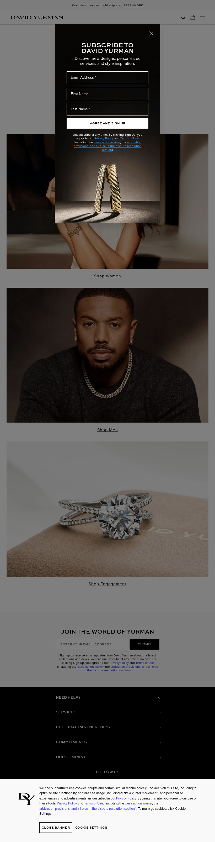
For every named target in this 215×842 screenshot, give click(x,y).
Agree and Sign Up (107, 123)
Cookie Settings (91, 827)
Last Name (79, 109)
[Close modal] (151, 33)
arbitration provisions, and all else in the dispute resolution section (108, 146)
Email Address (82, 77)
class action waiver (107, 142)
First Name (79, 94)
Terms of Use (129, 138)
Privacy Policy (104, 138)
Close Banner (55, 827)
